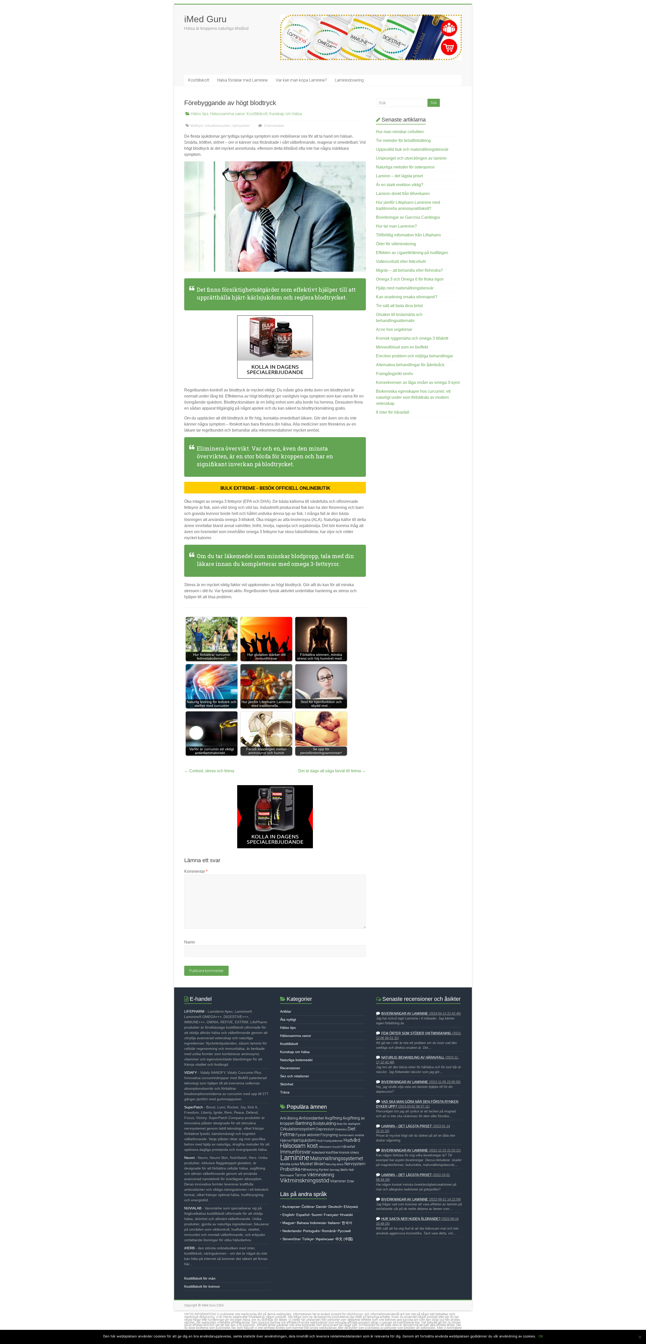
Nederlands (291, 1231)
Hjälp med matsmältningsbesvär (405, 288)
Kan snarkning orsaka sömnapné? (406, 297)
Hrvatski (346, 1215)
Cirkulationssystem (217, 126)
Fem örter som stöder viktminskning (416, 1033)
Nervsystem (354, 1164)
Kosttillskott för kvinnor (202, 1286)
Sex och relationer (294, 1076)
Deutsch (334, 1207)
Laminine (294, 1157)
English (288, 1215)
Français (331, 1215)
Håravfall (348, 1147)
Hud (319, 1140)
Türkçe (307, 1239)
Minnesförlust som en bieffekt (402, 347)
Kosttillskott (198, 80)
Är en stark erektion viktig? (399, 185)
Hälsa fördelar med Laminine (242, 80)
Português (311, 1231)
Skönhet (286, 1084)
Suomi (316, 1215)
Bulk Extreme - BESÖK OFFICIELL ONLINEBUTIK (275, 488)
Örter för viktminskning (396, 244)
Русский (344, 1231)
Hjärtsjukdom (241, 126)
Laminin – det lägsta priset (399, 176)
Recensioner (290, 1068)
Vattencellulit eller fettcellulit (401, 261)
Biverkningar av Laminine (404, 1013)
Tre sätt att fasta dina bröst (399, 306)
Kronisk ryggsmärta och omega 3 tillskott (412, 338)
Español (302, 1215)
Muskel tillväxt (312, 1163)
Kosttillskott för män (200, 1278)
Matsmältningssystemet (336, 1158)
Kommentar (195, 871)
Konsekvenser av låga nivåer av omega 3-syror (418, 382)
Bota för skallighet (348, 1124)
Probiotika (290, 1169)
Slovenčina (291, 1239)
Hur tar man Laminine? (396, 226)
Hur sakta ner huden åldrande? (410, 1219)
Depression (325, 1129)
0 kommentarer (273, 126)
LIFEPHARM (194, 1011)
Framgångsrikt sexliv (394, 373)
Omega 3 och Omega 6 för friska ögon (410, 279)
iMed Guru (205, 19)
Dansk (321, 1207)
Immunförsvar (295, 1152)
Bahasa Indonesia (311, 1223)
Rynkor (324, 1170)
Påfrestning (309, 1170)
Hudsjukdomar (333, 1140)
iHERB (189, 1248)
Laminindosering (349, 80)
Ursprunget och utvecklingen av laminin (411, 158)
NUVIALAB (192, 1208)
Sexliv (344, 1170)
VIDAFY (190, 1073)
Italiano (333, 1223)
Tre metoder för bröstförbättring (403, 140)
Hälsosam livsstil (330, 1147)
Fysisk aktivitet (307, 1135)
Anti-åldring (289, 1118)
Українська (324, 1239)
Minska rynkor (289, 1164)
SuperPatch (193, 1107)
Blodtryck (197, 126)
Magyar (288, 1223)
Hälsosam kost (299, 1145)
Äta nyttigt (288, 1019)
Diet (351, 1128)
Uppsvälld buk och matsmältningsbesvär (412, 149)
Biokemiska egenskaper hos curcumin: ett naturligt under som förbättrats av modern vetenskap (413, 397)
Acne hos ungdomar (394, 329)
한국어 (347, 1223)
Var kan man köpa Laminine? (301, 80)
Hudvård (351, 1140)
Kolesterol (318, 1152)
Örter (350, 1181)
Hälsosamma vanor (227, 113)
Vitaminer (338, 1181)
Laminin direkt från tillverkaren (403, 193)
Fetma (287, 1134)
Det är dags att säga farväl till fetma (332, 771)
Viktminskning (320, 1174)
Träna (284, 1092)
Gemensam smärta (351, 1135)
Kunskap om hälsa (285, 113)
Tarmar (301, 1175)
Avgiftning (333, 1118)
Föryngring (329, 1135)
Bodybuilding (324, 1123)
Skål (351, 1170)
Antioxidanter (311, 1118)
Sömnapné (287, 1175)
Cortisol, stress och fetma (209, 771)
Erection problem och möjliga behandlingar (414, 356)
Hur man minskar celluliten (400, 132)
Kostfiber (332, 1152)
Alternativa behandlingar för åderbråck (410, 365)
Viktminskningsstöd (304, 1180)
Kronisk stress (349, 1152)
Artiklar (285, 1011)
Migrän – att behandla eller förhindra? (409, 270)
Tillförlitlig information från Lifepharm (408, 235)
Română (328, 1231)
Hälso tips (199, 113)
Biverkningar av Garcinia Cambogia (408, 217)
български (290, 1207)
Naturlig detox (335, 1164)
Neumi (189, 1158)
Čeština (308, 1207)
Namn (189, 942)
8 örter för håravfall (392, 412)
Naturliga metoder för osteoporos (405, 167)
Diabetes (341, 1129)
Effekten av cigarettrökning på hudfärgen (412, 253)
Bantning (303, 1123)
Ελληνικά (351, 1207)
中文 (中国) (344, 1239)
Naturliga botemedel (296, 1060)
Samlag (334, 1170)
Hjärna (285, 1140)
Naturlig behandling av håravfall (412, 1057)
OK (541, 1336)
